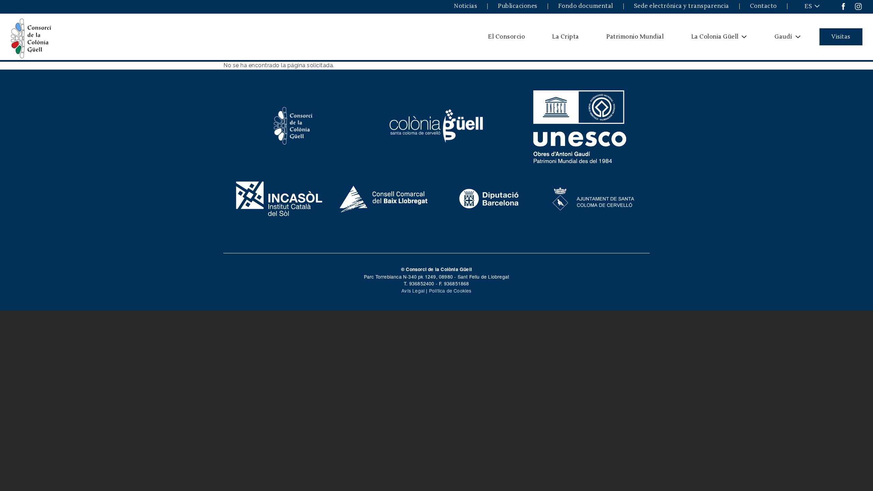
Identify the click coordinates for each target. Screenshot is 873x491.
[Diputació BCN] (489, 198)
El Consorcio (506, 36)
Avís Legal (413, 290)
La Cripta (565, 36)
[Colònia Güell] (436, 125)
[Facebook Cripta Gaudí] (843, 6)
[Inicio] (31, 36)
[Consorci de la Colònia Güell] (293, 125)
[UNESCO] (579, 125)
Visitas (840, 36)
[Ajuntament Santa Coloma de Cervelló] (594, 198)
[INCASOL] (279, 198)
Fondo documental (585, 6)
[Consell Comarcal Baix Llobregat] (384, 198)
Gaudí (779, 39)
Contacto (763, 6)
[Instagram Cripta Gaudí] (858, 6)
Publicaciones (517, 6)
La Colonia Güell (710, 39)
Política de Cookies (450, 290)
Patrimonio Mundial (635, 36)
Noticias (465, 6)
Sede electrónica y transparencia (681, 6)
